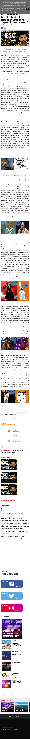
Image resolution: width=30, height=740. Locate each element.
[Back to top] (26, 736)
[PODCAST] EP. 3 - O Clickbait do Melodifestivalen (16, 653)
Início (10, 716)
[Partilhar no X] (5, 28)
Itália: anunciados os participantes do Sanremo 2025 (16, 681)
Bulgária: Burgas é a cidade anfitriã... (21, 709)
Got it (20, 12)
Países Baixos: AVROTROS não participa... (6, 709)
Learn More (12, 12)
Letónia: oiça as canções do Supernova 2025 (16, 664)
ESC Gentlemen (5, 446)
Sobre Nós (16, 716)
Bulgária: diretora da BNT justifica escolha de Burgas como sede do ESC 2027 (16, 643)
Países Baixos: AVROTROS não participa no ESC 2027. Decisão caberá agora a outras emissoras (11, 634)
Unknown (15, 25)
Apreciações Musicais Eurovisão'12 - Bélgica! (15, 675)
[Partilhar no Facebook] (2, 28)
